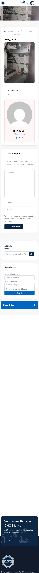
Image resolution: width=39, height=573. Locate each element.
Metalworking (14, 9)
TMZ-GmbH (28, 31)
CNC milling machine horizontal (16, 12)
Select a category (11, 281)
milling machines (29, 9)
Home (3, 9)
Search (19, 293)
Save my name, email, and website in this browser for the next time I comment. (19, 218)
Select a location (11, 274)
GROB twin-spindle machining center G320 (19, 15)
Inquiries (12, 540)
